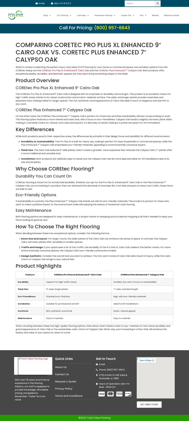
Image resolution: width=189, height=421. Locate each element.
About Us (61, 367)
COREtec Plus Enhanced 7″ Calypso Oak (120, 70)
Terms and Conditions (68, 395)
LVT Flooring (62, 15)
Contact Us (62, 374)
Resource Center (171, 15)
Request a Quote (65, 381)
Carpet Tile (126, 15)
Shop (45, 15)
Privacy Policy (63, 388)
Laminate (81, 15)
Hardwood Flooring (103, 15)
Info (141, 15)
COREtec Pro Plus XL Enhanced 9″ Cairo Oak (65, 70)
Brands (155, 15)
